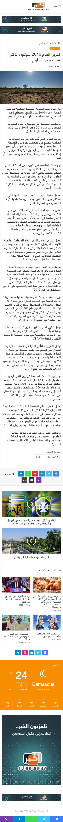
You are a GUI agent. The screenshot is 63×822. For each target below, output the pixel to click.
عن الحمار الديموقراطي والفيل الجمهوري (49, 634)
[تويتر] (49, 474)
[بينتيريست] (35, 474)
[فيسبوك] (56, 474)
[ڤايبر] (38, 480)
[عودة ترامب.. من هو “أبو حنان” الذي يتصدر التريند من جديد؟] (16, 585)
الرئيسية (54, 43)
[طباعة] (24, 480)
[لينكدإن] (42, 474)
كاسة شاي (43, 43)
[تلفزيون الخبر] (38, 6)
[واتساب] (28, 474)
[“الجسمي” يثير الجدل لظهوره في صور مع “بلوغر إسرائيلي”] (16, 623)
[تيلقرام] (21, 474)
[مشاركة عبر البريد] (31, 480)
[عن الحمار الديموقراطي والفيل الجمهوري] (47, 622)
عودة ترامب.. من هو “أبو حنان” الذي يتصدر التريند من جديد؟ (17, 598)
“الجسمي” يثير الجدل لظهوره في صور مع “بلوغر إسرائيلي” (16, 636)
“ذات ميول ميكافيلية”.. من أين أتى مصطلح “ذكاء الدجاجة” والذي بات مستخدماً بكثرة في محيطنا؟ (47, 601)
